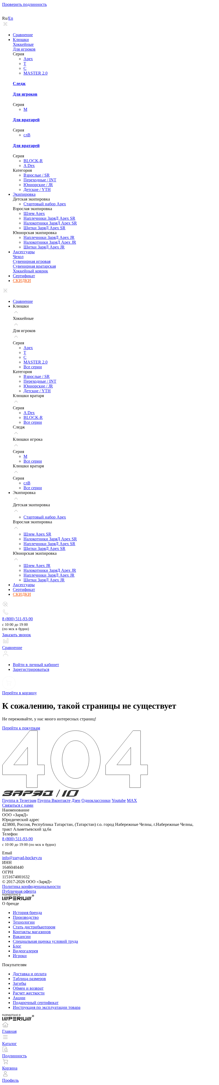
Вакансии (22, 936)
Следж (19, 83)
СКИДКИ (22, 280)
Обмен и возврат (28, 988)
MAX (132, 800)
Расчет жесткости (29, 993)
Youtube (119, 800)
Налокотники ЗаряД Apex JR (50, 242)
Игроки (20, 955)
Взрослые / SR (37, 175)
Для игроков (24, 49)
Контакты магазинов (32, 931)
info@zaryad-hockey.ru (22, 857)
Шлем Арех (34, 213)
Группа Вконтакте (54, 800)
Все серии (33, 367)
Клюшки (21, 39)
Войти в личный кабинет (36, 664)
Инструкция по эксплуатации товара (46, 1007)
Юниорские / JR (38, 184)
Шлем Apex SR (37, 534)
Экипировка (24, 194)
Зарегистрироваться (31, 669)
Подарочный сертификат (35, 1002)
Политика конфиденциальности (31, 886)
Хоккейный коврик (30, 271)
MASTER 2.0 (36, 73)
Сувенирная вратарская (34, 266)
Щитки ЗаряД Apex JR (44, 247)
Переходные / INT (40, 180)
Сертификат (24, 276)
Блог (17, 946)
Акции (19, 998)
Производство (26, 917)
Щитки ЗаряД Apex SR (44, 228)
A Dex (29, 165)
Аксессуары (24, 252)
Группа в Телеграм (19, 800)
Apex (28, 58)
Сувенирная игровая (31, 261)
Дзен (76, 800)
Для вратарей (26, 119)
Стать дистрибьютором (34, 927)
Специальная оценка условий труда (45, 941)
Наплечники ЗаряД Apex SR (49, 218)
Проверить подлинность (24, 4)
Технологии (24, 922)
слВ (27, 135)
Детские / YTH (37, 189)
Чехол (18, 256)
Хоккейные (23, 44)
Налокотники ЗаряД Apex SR (50, 223)
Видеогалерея (25, 951)
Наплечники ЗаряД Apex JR (49, 237)
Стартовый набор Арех (45, 204)
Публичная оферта (19, 891)
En (10, 18)
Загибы (19, 983)
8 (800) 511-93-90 (17, 619)
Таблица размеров (29, 978)
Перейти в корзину (19, 693)
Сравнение (23, 34)
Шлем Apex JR (37, 565)
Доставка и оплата (29, 974)
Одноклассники (96, 800)
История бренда (27, 912)
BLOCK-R (33, 160)
